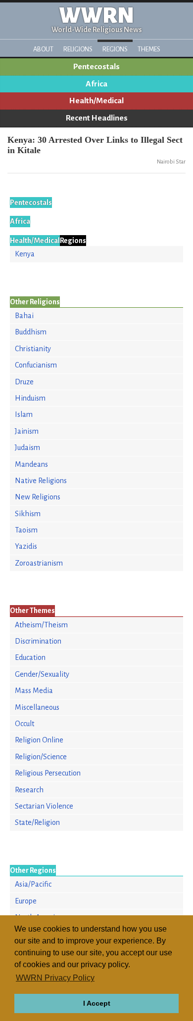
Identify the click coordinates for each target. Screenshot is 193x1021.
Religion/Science (41, 757)
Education (30, 657)
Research (29, 790)
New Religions (37, 497)
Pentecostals (96, 66)
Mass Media (34, 690)
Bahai (24, 316)
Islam (24, 414)
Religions (78, 49)
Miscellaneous (37, 707)
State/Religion (37, 822)
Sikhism (28, 514)
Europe (26, 901)
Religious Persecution (48, 773)
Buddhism (31, 332)
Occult (24, 724)
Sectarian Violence (44, 806)
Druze (24, 382)
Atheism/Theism (41, 625)
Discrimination (38, 641)
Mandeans (31, 464)
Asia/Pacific (33, 884)
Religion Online (39, 740)
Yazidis (26, 546)
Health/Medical (96, 100)
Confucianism (36, 365)
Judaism (27, 447)
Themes (149, 49)
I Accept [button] (96, 1003)
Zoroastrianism (39, 563)
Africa (96, 84)
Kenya (25, 254)
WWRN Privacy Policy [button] (55, 978)
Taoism (26, 530)
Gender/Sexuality (42, 674)
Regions (115, 49)
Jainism (27, 431)
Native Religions (41, 481)
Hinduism (30, 398)
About (43, 49)
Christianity (33, 349)
